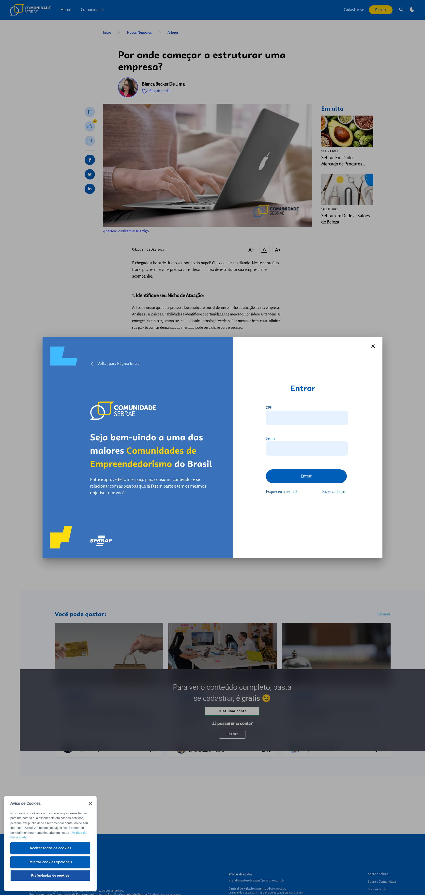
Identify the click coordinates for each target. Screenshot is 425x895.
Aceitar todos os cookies (50, 848)
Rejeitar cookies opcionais (50, 862)
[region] (50, 843)
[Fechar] (90, 803)
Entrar (306, 476)
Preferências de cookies (50, 875)
